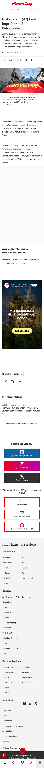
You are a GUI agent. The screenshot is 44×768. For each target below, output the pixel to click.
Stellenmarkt (27, 597)
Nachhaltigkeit (27, 578)
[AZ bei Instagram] (30, 703)
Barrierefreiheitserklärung (12, 726)
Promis (5, 583)
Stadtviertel (19, 10)
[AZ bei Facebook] (24, 703)
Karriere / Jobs (8, 672)
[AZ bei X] (35, 703)
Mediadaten (26, 667)
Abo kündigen (7, 731)
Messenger (6, 607)
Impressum (6, 711)
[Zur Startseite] (22, 5)
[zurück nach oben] (22, 751)
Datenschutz (7, 721)
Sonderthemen (27, 683)
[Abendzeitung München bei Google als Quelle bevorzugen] (32, 60)
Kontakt (5, 693)
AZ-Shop (25, 672)
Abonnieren (6, 677)
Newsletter (6, 602)
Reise (24, 573)
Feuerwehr (9, 145)
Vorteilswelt (7, 633)
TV (23, 563)
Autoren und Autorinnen (11, 667)
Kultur (24, 568)
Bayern (5, 568)
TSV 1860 (6, 578)
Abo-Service (7, 683)
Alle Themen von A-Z (10, 597)
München (11, 10)
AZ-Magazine (27, 677)
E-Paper (5, 688)
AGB (4, 716)
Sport (24, 558)
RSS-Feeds (6, 612)
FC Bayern (6, 573)
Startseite (4, 10)
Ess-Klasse (6, 628)
